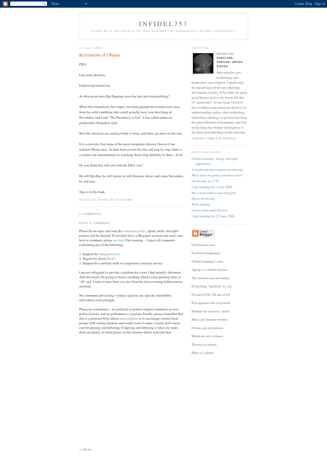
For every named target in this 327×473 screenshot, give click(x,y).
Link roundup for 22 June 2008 (213, 216)
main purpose (129, 318)
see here (118, 240)
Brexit (111, 258)
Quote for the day (203, 198)
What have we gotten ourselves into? (217, 175)
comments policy (134, 231)
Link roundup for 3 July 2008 (212, 187)
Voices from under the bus (209, 210)
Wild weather (201, 204)
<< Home (85, 449)
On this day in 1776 (205, 181)
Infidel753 (163, 23)
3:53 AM (126, 199)
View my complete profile (214, 138)
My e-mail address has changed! (214, 192)
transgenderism (109, 254)
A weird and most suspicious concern (217, 169)
